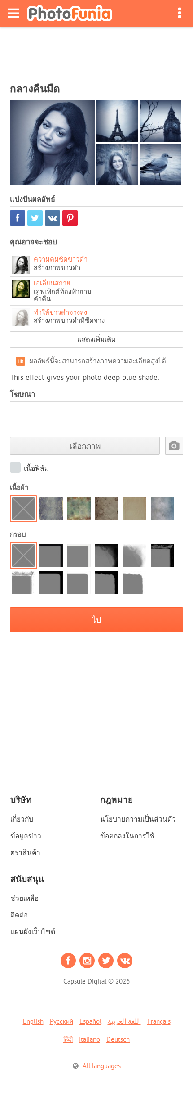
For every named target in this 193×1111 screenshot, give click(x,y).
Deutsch (118, 1039)
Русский (61, 1021)
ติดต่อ (19, 914)
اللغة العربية (124, 1021)
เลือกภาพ (85, 446)
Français (159, 1021)
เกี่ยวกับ (21, 818)
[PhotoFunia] (69, 13)
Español (90, 1021)
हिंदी (68, 1039)
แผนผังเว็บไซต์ (32, 931)
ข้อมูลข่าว (25, 835)
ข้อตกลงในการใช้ (127, 835)
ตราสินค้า (25, 852)
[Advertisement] (96, 52)
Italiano (89, 1039)
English (33, 1021)
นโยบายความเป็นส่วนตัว (138, 818)
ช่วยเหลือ (24, 898)
